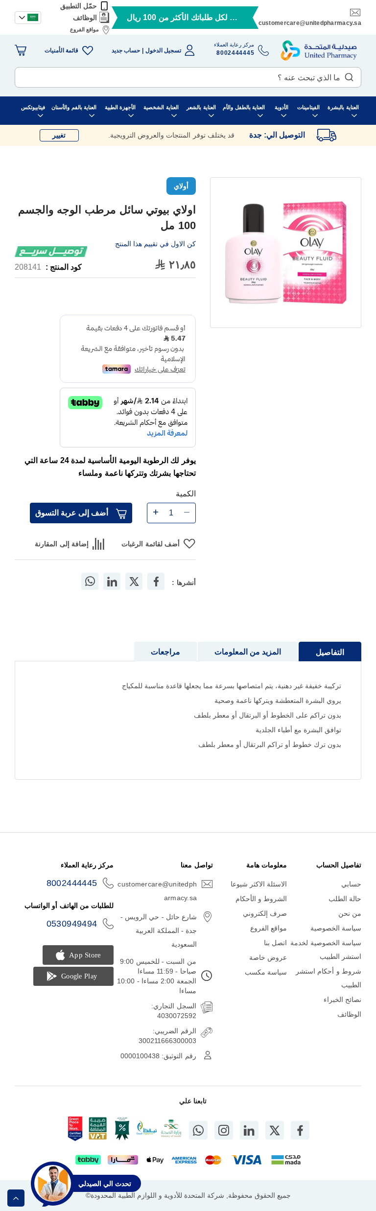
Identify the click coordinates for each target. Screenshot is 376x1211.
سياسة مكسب (266, 972)
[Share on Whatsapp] (90, 581)
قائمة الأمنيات (61, 50)
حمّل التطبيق (78, 6)
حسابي (351, 884)
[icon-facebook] (300, 1130)
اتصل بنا (275, 943)
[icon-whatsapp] (198, 1130)
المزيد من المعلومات (247, 652)
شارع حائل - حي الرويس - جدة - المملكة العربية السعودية (158, 930)
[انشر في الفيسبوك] (156, 581)
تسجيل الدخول (163, 50)
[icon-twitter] (274, 1130)
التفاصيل (330, 652)
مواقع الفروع (84, 29)
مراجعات (165, 652)
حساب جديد (126, 50)
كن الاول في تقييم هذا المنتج (155, 244)
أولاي (181, 186)
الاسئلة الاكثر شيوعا (259, 884)
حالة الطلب (345, 899)
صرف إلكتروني (265, 913)
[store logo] (318, 50)
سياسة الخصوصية (335, 928)
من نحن (349, 913)
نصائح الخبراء (342, 999)
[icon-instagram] (223, 1130)
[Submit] (349, 75)
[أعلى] (15, 1198)
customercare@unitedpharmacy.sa (309, 23)
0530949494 (72, 924)
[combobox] (188, 77)
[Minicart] (20, 50)
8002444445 (72, 883)
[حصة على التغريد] (134, 581)
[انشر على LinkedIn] (112, 581)
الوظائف (85, 18)
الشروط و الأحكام (261, 899)
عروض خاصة (268, 957)
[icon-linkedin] (249, 1130)
